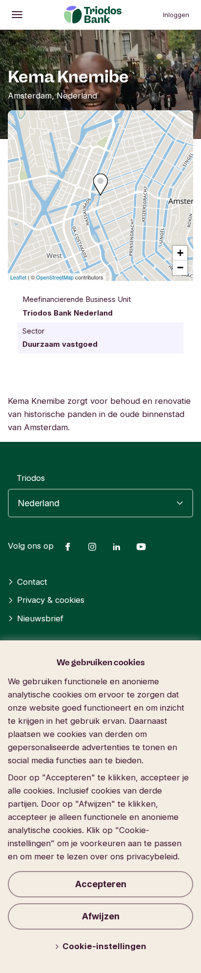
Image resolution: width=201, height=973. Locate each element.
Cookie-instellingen (104, 946)
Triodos (31, 478)
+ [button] (180, 253)
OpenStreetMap (55, 277)
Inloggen (176, 15)
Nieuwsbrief (40, 618)
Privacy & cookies (50, 600)
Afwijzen (101, 916)
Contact (32, 582)
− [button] (180, 267)
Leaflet (18, 277)
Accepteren (100, 884)
